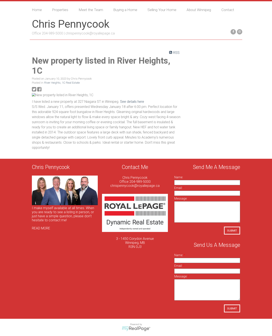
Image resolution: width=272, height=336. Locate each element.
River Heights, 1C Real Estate (62, 82)
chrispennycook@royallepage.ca (90, 33)
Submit (232, 230)
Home (37, 10)
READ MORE (41, 228)
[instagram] (239, 31)
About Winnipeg (199, 10)
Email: (178, 188)
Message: (180, 198)
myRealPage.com (136, 329)
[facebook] (233, 31)
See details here (132, 102)
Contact (227, 10)
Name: (178, 177)
